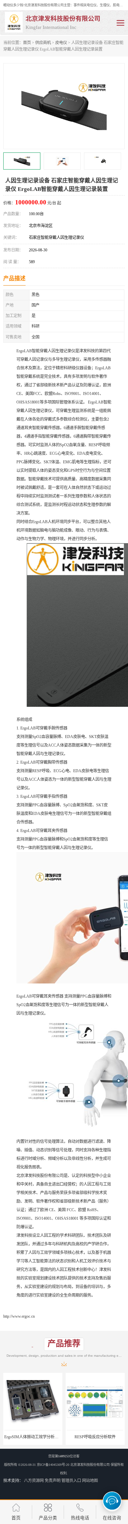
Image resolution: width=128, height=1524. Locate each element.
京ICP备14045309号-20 (53, 1464)
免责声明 (52, 1480)
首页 (27, 42)
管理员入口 (71, 1480)
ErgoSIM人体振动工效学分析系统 (33, 1437)
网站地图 (90, 1480)
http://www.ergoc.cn (19, 1316)
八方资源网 (34, 1480)
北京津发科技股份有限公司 (90, 1464)
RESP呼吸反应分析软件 (95, 1437)
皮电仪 (61, 42)
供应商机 (43, 42)
